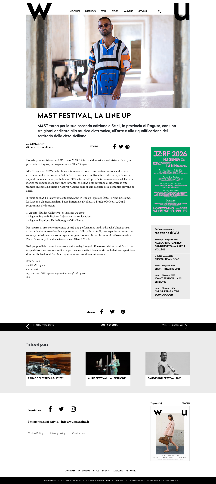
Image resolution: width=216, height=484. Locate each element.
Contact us (78, 433)
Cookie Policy (35, 433)
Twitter (121, 148)
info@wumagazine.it (75, 422)
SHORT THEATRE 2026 (167, 269)
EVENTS (115, 11)
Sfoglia (186, 403)
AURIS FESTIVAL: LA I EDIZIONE (107, 378)
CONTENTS (75, 11)
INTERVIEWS (90, 11)
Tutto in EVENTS (108, 325)
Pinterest (127, 148)
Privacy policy (57, 433)
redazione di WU (41, 147)
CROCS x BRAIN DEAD (167, 259)
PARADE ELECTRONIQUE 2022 (46, 378)
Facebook (114, 148)
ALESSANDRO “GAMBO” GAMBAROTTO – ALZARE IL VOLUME (170, 246)
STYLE (103, 11)
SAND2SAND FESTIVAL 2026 (164, 378)
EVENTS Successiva (172, 324)
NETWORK (142, 11)
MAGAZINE (128, 11)
